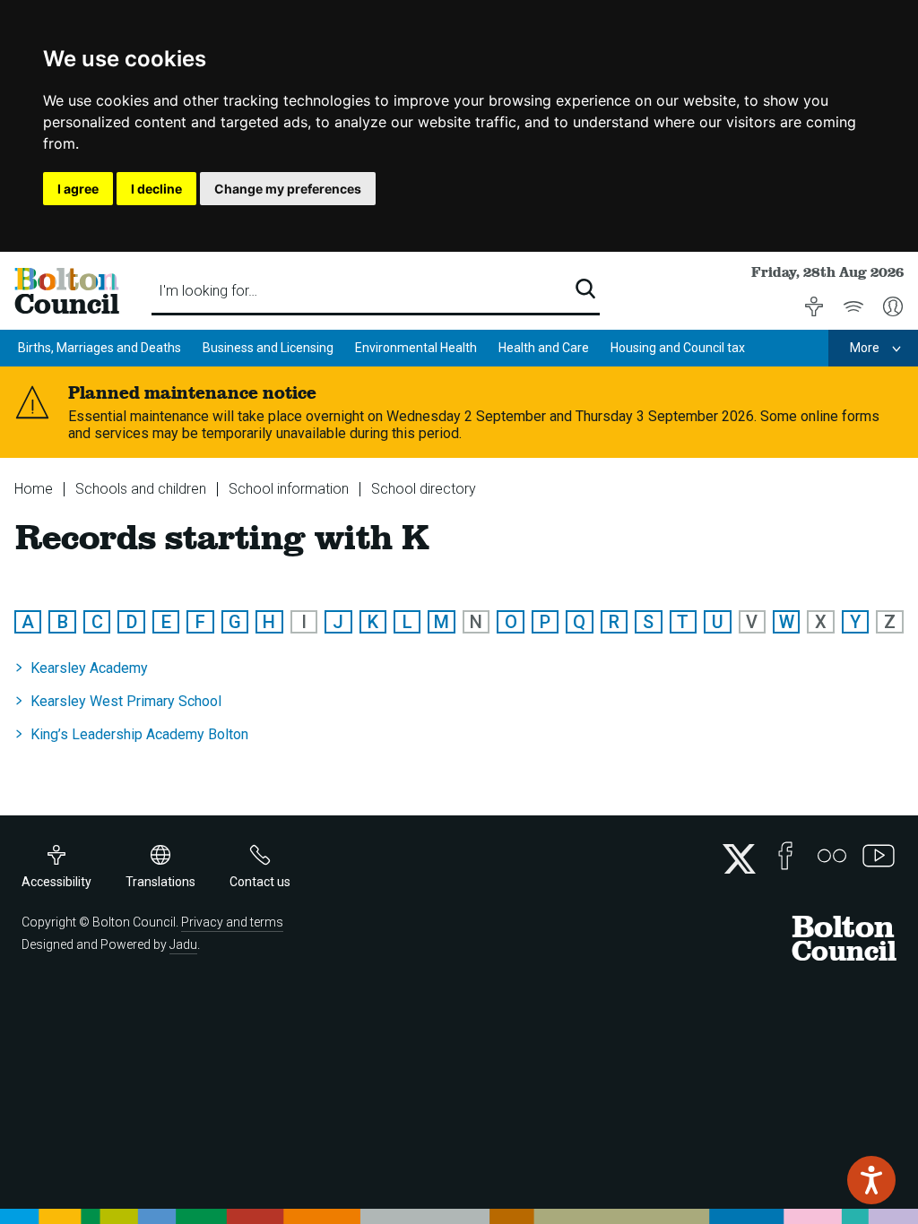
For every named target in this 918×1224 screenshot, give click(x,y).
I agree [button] (78, 188)
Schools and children (140, 488)
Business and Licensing (268, 347)
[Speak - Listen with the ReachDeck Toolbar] (871, 1180)
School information (289, 488)
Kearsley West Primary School (125, 701)
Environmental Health (416, 347)
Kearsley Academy (89, 668)
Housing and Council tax (678, 347)
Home (33, 488)
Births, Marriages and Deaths (99, 347)
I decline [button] (156, 188)
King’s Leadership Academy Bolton (139, 734)
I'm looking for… (208, 290)
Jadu (183, 944)
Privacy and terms (232, 922)
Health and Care (543, 347)
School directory (423, 488)
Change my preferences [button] (287, 188)
